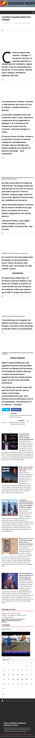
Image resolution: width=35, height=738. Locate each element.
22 (26, 679)
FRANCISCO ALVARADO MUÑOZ (22, 23)
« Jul (3, 694)
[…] (26, 731)
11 (8, 674)
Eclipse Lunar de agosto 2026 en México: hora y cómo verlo (26, 468)
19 (13, 679)
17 (4, 679)
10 (4, 674)
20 (17, 679)
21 (22, 679)
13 (17, 674)
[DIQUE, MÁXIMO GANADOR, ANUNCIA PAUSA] (17, 710)
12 (13, 674)
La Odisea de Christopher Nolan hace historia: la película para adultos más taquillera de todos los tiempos (26, 503)
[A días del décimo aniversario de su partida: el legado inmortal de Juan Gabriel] (10, 449)
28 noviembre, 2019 (7, 23)
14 (22, 674)
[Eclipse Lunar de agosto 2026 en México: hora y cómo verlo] (10, 482)
